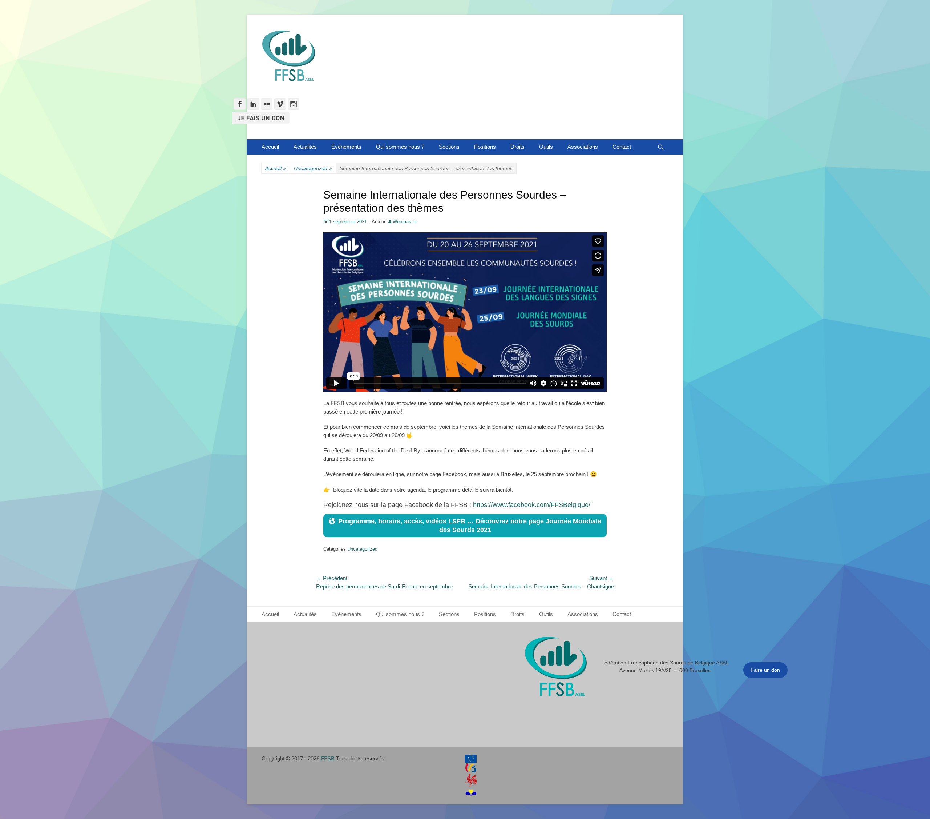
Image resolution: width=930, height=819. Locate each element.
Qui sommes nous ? (400, 147)
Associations (582, 147)
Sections (449, 147)
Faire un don (765, 670)
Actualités (305, 147)
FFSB (328, 758)
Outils (546, 147)
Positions (485, 147)
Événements (346, 147)
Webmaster (405, 221)
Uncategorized (313, 168)
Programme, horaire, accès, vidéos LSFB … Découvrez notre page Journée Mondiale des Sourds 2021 (469, 526)
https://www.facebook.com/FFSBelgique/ (531, 504)
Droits (517, 147)
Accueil (270, 147)
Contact (621, 147)
